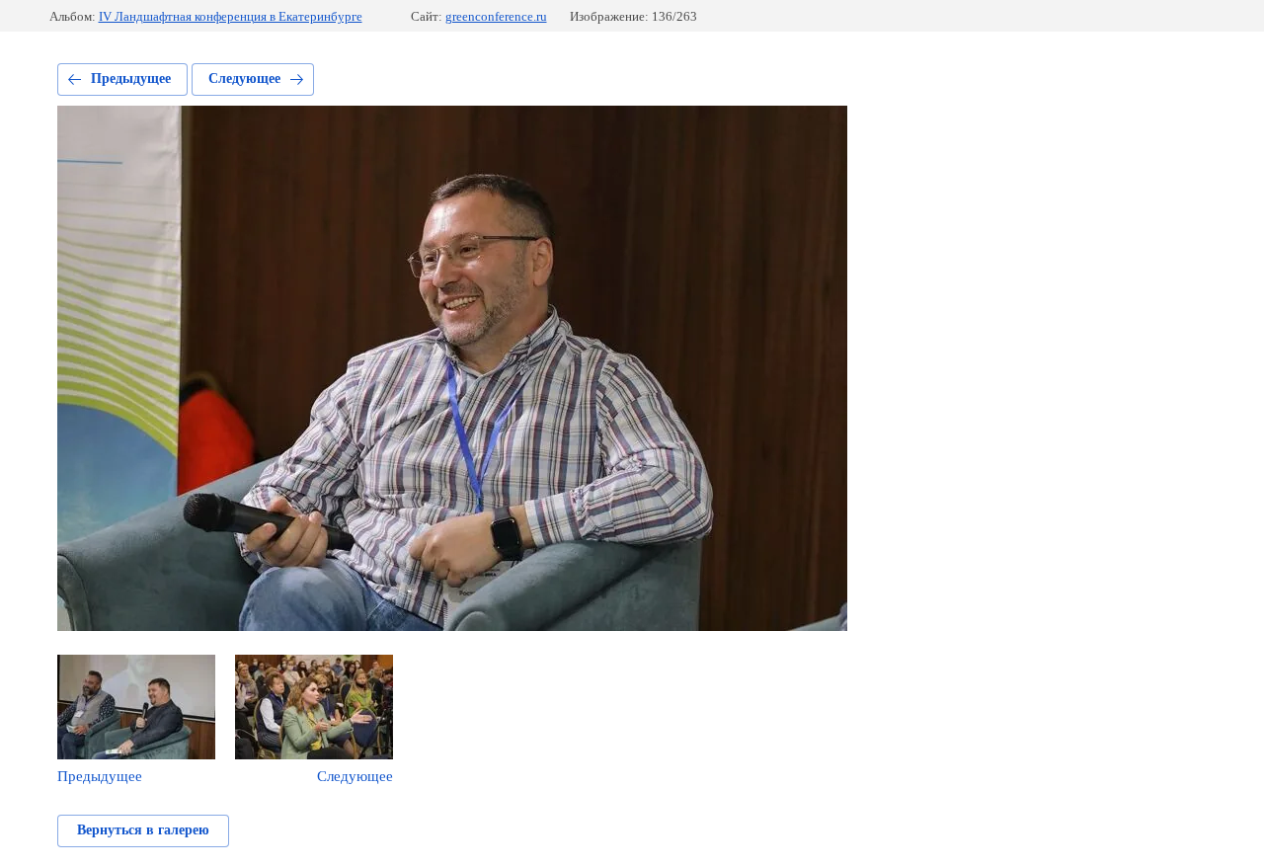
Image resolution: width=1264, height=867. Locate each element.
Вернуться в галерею (143, 830)
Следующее (244, 78)
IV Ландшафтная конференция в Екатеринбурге (230, 16)
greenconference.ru (496, 16)
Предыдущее (131, 78)
